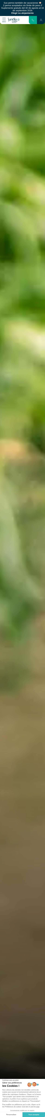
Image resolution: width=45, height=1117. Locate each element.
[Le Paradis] (14, 20)
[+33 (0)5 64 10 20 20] (33, 20)
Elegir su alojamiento (22, 13)
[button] (41, 20)
